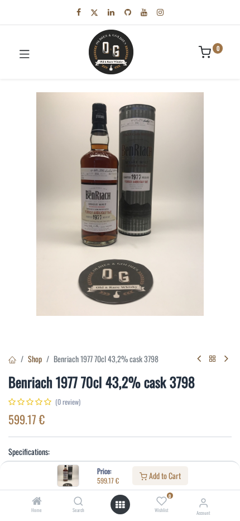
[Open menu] (120, 504)
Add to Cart (164, 475)
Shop (35, 358)
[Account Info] (203, 502)
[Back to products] (212, 358)
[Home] (37, 501)
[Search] (78, 501)
